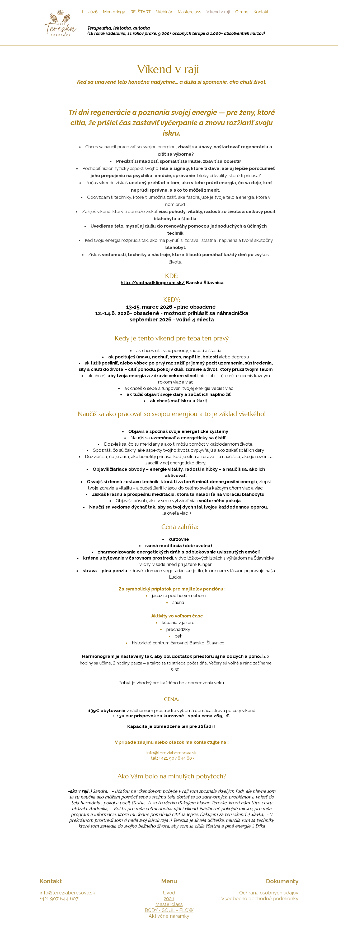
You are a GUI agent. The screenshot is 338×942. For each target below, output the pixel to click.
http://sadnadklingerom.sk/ (153, 282)
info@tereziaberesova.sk (172, 752)
